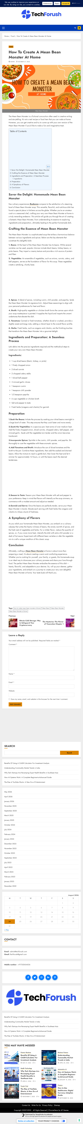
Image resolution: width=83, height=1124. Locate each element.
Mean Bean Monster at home (18, 611)
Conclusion (16, 187)
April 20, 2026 (64, 1063)
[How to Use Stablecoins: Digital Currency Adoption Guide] (49, 1091)
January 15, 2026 (65, 1080)
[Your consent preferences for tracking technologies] (79, 1120)
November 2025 (10, 806)
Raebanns (34, 204)
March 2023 (8, 872)
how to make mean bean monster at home (27, 608)
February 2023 (9, 876)
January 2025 (9, 820)
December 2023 (10, 843)
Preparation (16, 181)
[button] (3, 28)
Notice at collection (26, 1121)
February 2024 (9, 834)
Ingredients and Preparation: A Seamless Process (30, 176)
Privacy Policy (47, 1105)
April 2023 (8, 867)
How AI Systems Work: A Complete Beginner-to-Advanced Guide (28, 777)
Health (23, 1068)
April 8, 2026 (26, 1081)
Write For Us (36, 1105)
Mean (28, 551)
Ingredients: (18, 179)
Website (11, 691)
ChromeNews (53, 1110)
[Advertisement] (29, 149)
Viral (26, 1086)
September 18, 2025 (66, 1098)
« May (6, 930)
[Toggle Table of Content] (47, 167)
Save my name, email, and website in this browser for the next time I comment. (39, 699)
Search (9, 746)
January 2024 (9, 839)
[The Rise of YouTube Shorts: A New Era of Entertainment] (11, 1091)
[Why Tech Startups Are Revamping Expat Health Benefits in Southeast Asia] (11, 1074)
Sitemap (57, 1105)
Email (11, 682)
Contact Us (26, 1105)
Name (11, 674)
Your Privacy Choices (48, 1121)
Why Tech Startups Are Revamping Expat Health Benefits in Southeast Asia (31, 772)
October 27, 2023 (24, 62)
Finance (23, 1052)
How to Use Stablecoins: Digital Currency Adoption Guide (65, 1091)
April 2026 (8, 796)
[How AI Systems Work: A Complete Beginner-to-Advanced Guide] (49, 1074)
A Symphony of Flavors (20, 184)
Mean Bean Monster (57, 608)
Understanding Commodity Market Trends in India (22, 768)
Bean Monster (37, 551)
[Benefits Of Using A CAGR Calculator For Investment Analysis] (11, 1057)
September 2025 (10, 811)
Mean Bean (45, 608)
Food (11, 47)
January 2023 (9, 881)
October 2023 (9, 853)
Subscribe (79, 27)
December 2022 (10, 886)
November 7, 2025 (28, 1097)
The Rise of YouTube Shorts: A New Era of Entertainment (24, 782)
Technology (28, 1068)
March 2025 (8, 815)
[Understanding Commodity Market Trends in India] (49, 1057)
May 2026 (8, 792)
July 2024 (7, 829)
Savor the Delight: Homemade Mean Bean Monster (30, 170)
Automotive (61, 1069)
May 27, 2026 (26, 1063)
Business (28, 1052)
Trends (23, 1086)
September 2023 (10, 858)
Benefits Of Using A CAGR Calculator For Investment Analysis (26, 763)
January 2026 (9, 801)
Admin (12, 62)
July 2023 (7, 862)
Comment (13, 644)
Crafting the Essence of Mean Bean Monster (28, 173)
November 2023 (10, 848)
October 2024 (9, 825)
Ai (66, 1069)
